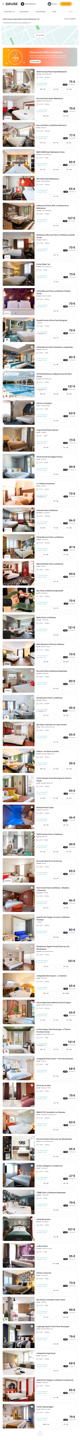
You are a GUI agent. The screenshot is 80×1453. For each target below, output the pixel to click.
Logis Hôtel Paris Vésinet (40, 439)
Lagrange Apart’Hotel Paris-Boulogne (40, 1336)
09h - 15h (42, 394)
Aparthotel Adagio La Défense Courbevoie (40, 1389)
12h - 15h (65, 1183)
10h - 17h (55, 255)
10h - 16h (55, 169)
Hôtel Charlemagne (40, 1416)
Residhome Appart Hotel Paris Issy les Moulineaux (40, 957)
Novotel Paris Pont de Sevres (40, 870)
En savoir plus (35, 61)
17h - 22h (69, 89)
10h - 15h (55, 143)
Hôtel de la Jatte (40, 1095)
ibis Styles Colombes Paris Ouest (40, 1309)
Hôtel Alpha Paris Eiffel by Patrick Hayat (40, 1012)
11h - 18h (56, 1397)
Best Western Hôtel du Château (40, 653)
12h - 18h (55, 394)
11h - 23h (42, 798)
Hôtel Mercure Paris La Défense (40, 546)
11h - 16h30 (56, 1263)
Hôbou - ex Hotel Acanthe (40, 760)
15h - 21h (65, 1317)
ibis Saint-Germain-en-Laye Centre (40, 734)
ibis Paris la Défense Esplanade (40, 600)
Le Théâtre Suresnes (40, 493)
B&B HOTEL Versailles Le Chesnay (40, 1121)
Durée (54, 12)
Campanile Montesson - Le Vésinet (40, 985)
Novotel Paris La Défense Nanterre (40, 134)
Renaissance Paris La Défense (40, 707)
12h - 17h (55, 1103)
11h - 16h (56, 282)
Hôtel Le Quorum (40, 1282)
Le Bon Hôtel (40, 1255)
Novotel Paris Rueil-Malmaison (40, 108)
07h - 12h (42, 143)
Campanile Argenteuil (40, 1362)
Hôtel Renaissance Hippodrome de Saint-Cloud (40, 384)
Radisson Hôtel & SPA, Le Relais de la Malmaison (40, 216)
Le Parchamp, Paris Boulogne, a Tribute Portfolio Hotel (40, 1039)
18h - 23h (69, 1049)
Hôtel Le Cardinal (40, 412)
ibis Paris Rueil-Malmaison (40, 188)
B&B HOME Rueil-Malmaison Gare (40, 161)
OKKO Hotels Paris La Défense (40, 843)
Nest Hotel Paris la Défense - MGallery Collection (40, 898)
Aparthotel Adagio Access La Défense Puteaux (40, 927)
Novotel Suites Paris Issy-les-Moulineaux (40, 1148)
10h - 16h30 (66, 993)
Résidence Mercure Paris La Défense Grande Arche (40, 245)
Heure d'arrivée (24, 12)
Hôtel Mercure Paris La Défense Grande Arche (40, 301)
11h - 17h (56, 196)
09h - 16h (46, 116)
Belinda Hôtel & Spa (40, 817)
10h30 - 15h (46, 1424)
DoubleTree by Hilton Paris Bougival (40, 329)
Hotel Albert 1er (40, 273)
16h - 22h (65, 116)
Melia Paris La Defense (40, 627)
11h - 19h (46, 554)
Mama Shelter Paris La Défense (40, 573)
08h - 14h (42, 769)
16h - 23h (69, 769)
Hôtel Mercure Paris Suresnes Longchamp (40, 356)
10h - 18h (55, 89)
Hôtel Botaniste (40, 1228)
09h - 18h (56, 937)
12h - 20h (65, 662)
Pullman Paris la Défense (40, 519)
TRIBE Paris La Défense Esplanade (40, 1202)
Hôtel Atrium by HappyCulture (40, 466)
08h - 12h (42, 89)
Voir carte (41, 35)
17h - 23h (69, 169)
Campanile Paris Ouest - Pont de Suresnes (40, 1068)
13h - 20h (65, 715)
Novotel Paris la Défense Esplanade (40, 680)
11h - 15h (56, 528)
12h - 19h (65, 825)
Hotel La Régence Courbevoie (40, 1175)
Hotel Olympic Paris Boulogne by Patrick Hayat (40, 788)
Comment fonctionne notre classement (16, 23)
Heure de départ (40, 12)
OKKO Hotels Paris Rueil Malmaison (40, 81)
